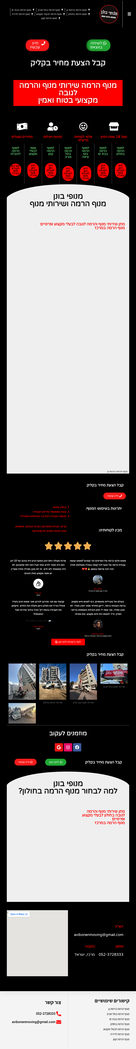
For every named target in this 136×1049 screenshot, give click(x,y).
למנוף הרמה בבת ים (103, 151)
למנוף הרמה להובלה (15, 151)
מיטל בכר (38, 626)
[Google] (59, 747)
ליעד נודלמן (98, 634)
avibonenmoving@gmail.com (33, 1022)
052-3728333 (45, 1014)
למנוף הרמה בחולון (120, 151)
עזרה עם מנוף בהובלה (97, 591)
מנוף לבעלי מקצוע (33, 151)
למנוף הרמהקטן (50, 151)
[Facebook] (77, 747)
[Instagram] (68, 747)
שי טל (38, 593)
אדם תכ (98, 589)
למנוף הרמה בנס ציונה (85, 152)
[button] (98, 45)
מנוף (38, 595)
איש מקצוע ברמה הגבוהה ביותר (97, 636)
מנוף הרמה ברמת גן (117, 471)
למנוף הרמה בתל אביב (68, 152)
